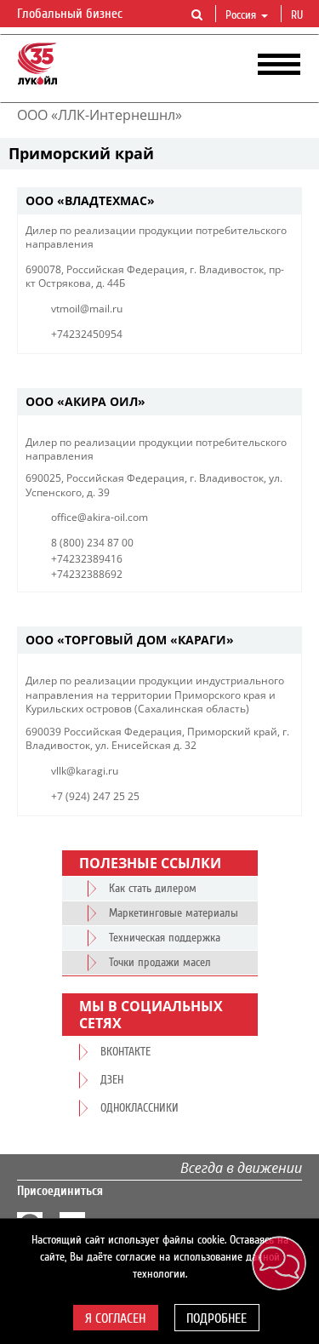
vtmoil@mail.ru (86, 308)
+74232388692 (86, 574)
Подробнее (216, 1318)
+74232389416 (86, 558)
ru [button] (298, 15)
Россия (240, 15)
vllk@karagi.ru (84, 770)
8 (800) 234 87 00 (92, 542)
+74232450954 (86, 334)
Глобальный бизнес (71, 13)
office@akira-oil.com (99, 517)
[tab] (159, 201)
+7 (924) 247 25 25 (95, 796)
